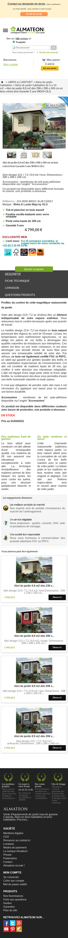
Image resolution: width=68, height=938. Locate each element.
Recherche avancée (48, 52)
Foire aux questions (14, 899)
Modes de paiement (14, 847)
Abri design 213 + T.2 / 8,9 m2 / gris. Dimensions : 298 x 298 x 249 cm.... (34, 692)
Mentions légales (13, 833)
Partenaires (10, 858)
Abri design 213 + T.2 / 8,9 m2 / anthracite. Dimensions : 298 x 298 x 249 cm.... (34, 742)
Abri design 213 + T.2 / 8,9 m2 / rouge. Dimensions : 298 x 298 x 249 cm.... (34, 642)
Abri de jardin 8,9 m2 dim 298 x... (34, 636)
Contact (7, 862)
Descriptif (13, 274)
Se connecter (11, 877)
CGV (6, 836)
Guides (7, 903)
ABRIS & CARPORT (20, 82)
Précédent (3, 155)
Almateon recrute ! (14, 865)
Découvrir (57, 597)
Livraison (12, 288)
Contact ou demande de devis (26, 3)
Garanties (9, 906)
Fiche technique (17, 280)
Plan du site (10, 910)
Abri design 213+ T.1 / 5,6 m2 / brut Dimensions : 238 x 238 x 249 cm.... (34, 592)
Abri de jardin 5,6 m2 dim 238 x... (34, 586)
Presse (7, 854)
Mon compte (10, 64)
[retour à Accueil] (2, 82)
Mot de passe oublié (15, 884)
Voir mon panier (50, 68)
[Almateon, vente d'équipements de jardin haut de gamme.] (19, 34)
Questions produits (20, 295)
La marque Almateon (15, 851)
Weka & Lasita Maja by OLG (30, 204)
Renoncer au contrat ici (16, 840)
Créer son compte (13, 880)
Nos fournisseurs (13, 896)
